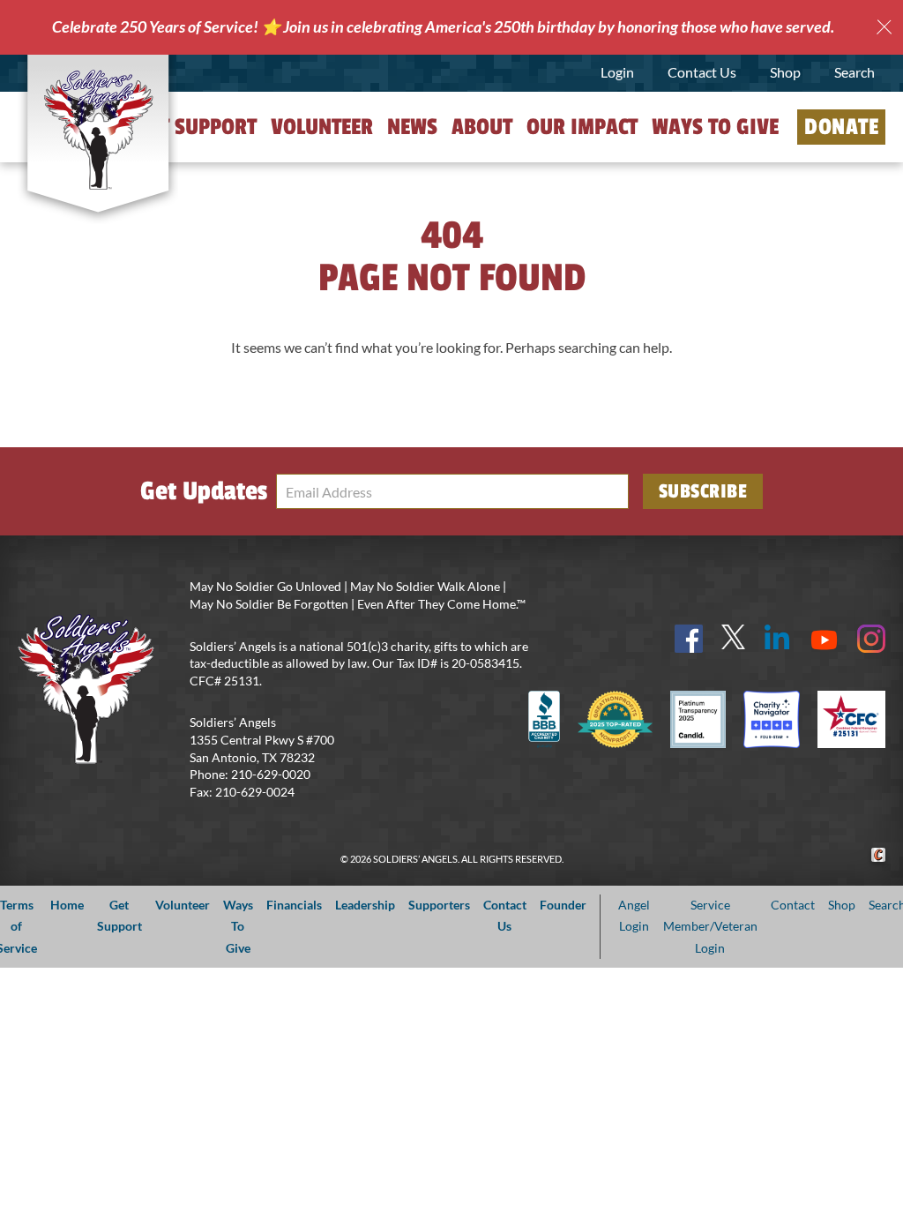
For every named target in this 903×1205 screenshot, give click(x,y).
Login (617, 72)
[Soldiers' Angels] (98, 130)
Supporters (439, 904)
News (412, 127)
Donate (841, 127)
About (482, 127)
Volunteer (322, 127)
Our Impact (582, 127)
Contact (793, 904)
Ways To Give (238, 926)
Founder (563, 904)
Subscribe (703, 491)
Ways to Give (715, 127)
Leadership (365, 904)
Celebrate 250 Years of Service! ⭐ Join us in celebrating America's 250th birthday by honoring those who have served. (443, 26)
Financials (294, 904)
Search (854, 72)
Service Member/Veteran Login (710, 926)
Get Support (197, 127)
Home (67, 904)
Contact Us (702, 72)
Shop (785, 72)
